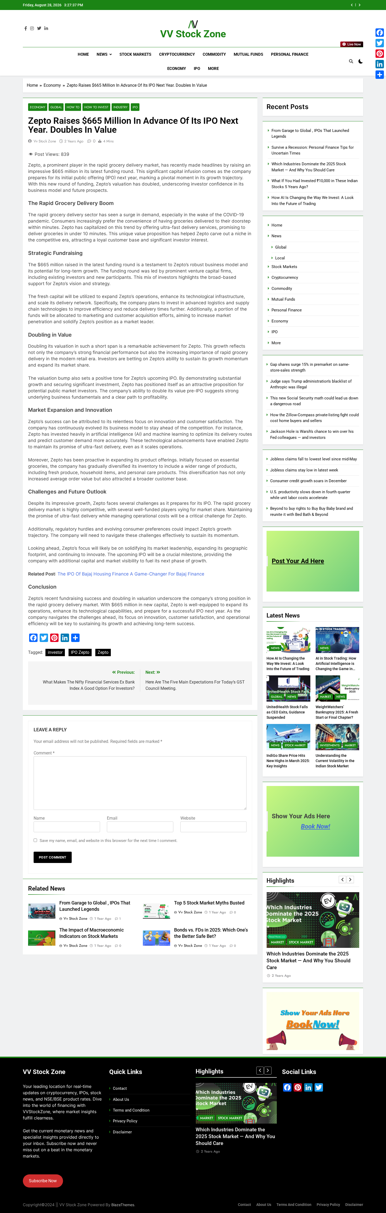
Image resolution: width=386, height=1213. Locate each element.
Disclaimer (122, 1132)
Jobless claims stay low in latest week (304, 470)
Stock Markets (135, 54)
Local (280, 258)
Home (83, 54)
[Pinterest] (379, 53)
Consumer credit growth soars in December (308, 481)
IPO (197, 68)
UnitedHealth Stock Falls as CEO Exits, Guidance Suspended (287, 712)
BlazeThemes (122, 1204)
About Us (121, 1099)
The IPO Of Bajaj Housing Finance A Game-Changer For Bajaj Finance (131, 574)
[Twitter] (379, 43)
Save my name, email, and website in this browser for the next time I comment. (109, 840)
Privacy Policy (125, 1121)
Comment (44, 753)
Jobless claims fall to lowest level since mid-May (313, 459)
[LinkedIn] (379, 64)
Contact (120, 1088)
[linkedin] (46, 28)
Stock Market (295, 745)
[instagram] (32, 28)
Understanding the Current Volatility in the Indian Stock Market (335, 760)
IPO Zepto (80, 652)
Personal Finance (289, 54)
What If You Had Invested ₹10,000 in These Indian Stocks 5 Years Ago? (276, 5)
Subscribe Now (43, 1180)
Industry (120, 107)
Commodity (214, 54)
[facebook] (26, 28)
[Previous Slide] (351, 5)
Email (112, 818)
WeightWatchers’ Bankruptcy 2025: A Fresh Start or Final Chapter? (337, 712)
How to (73, 107)
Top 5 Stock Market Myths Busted (209, 903)
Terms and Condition (131, 1110)
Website (187, 818)
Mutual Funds (248, 54)
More (213, 68)
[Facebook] (379, 32)
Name (39, 818)
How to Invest (96, 107)
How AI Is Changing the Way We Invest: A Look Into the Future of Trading (288, 663)
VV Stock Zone (193, 34)
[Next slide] (359, 5)
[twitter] (39, 28)
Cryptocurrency (177, 54)
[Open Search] (351, 61)
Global (56, 107)
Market (325, 697)
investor (55, 652)
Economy (176, 68)
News (102, 54)
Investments (330, 745)
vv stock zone (45, 141)
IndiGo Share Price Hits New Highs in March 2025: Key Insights (288, 760)
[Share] (379, 74)
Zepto (103, 652)
